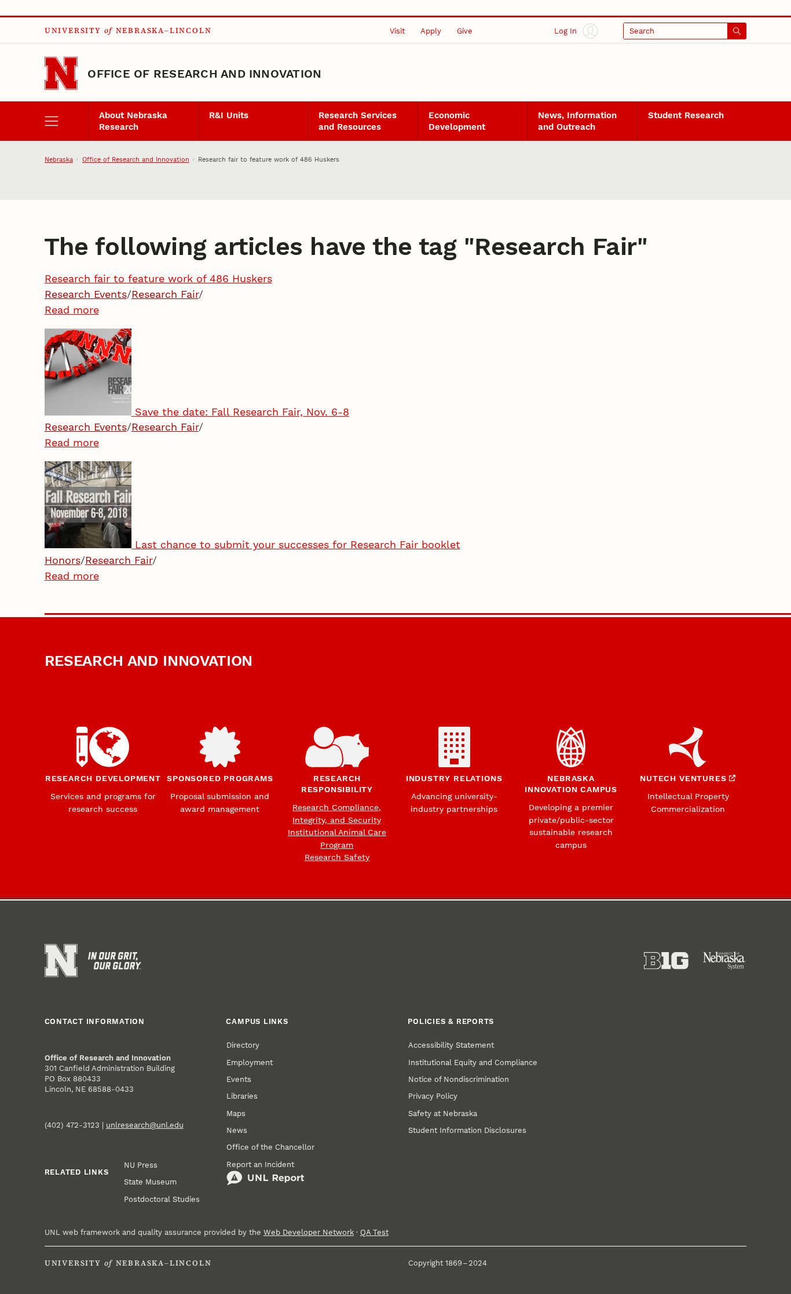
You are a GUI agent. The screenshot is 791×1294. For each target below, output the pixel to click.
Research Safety (337, 857)
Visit (397, 30)
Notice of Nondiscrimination (458, 1079)
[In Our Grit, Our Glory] (114, 961)
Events (238, 1079)
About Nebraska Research (133, 121)
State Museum (150, 1181)
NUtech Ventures (683, 778)
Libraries (242, 1095)
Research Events (86, 294)
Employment (249, 1062)
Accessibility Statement (451, 1044)
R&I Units (228, 115)
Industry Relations (454, 778)
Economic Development (457, 121)
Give (465, 30)
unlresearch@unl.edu (145, 1124)
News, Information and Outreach (577, 121)
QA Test (374, 1232)
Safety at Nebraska (442, 1113)
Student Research (686, 115)
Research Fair (165, 294)
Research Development (103, 778)
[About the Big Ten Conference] (666, 961)
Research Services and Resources (357, 121)
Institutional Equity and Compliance (472, 1062)
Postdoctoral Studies (162, 1199)
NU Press (141, 1164)
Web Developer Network (308, 1232)
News (236, 1130)
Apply (430, 30)
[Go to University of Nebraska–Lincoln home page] (61, 73)
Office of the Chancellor (270, 1146)
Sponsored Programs (220, 778)
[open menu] (67, 120)
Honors (62, 560)
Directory (242, 1044)
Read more (72, 310)
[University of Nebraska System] (724, 961)
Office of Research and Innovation (204, 74)
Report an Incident (260, 1164)
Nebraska (59, 159)
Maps (236, 1113)
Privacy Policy (432, 1095)
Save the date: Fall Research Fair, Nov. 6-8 (242, 412)
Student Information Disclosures (467, 1130)
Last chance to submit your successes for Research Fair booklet (297, 544)
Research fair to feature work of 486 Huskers (158, 278)
